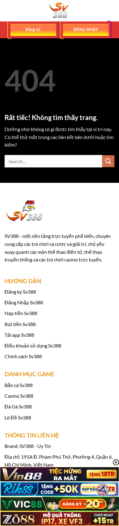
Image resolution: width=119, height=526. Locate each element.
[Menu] (8, 10)
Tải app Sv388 (19, 335)
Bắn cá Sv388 (19, 385)
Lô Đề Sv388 (18, 417)
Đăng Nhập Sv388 (24, 302)
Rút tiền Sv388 (20, 324)
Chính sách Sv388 (23, 356)
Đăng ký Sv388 (20, 292)
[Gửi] (108, 161)
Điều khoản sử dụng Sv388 (33, 345)
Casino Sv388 (19, 396)
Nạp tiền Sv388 (21, 313)
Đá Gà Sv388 (18, 406)
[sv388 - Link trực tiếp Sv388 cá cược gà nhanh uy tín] (59, 10)
